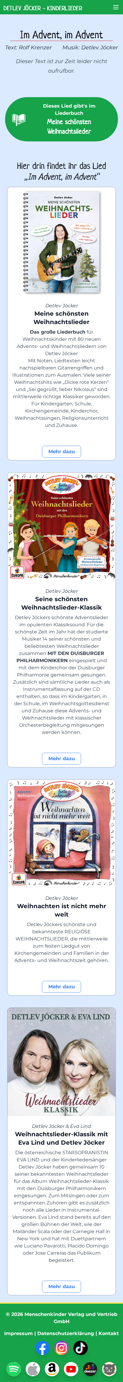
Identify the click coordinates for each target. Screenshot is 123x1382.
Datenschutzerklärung (65, 1333)
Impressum (18, 1333)
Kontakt (109, 1333)
